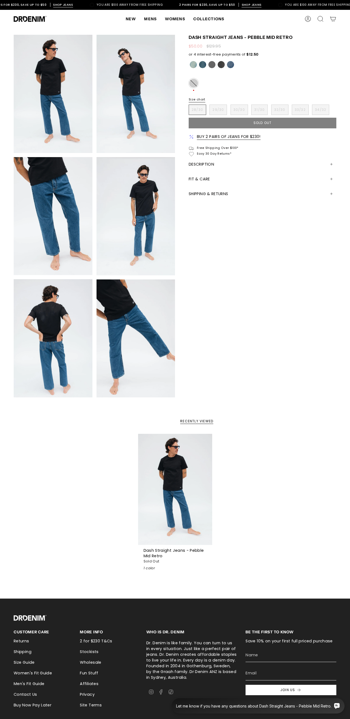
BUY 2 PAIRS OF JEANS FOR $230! (229, 136)
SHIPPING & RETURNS (208, 194)
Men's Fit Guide (29, 683)
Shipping (22, 651)
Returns (21, 641)
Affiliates (89, 683)
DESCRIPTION (201, 164)
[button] (150, 19)
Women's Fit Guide (33, 673)
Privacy (87, 694)
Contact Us (25, 694)
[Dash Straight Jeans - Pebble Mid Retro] (175, 489)
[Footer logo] (30, 618)
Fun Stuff (89, 673)
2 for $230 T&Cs (96, 641)
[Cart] (333, 19)
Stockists (89, 651)
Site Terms (91, 705)
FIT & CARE (199, 179)
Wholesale (90, 662)
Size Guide (24, 662)
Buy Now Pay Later (32, 705)
